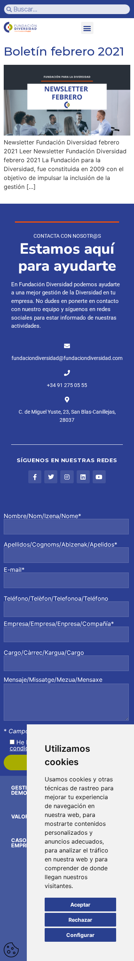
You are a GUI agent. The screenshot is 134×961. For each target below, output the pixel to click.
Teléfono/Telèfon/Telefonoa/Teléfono (56, 598)
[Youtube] (99, 476)
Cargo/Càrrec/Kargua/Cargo (44, 653)
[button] (87, 28)
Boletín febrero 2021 (64, 51)
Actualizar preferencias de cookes (11, 949)
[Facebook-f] (34, 476)
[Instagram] (66, 476)
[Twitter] (50, 476)
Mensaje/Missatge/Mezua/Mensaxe (53, 680)
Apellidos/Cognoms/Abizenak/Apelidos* (60, 544)
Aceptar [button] (80, 904)
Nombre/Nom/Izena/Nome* (42, 516)
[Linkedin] (83, 476)
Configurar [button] (80, 935)
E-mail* (14, 570)
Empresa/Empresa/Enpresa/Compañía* (59, 624)
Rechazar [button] (80, 920)
